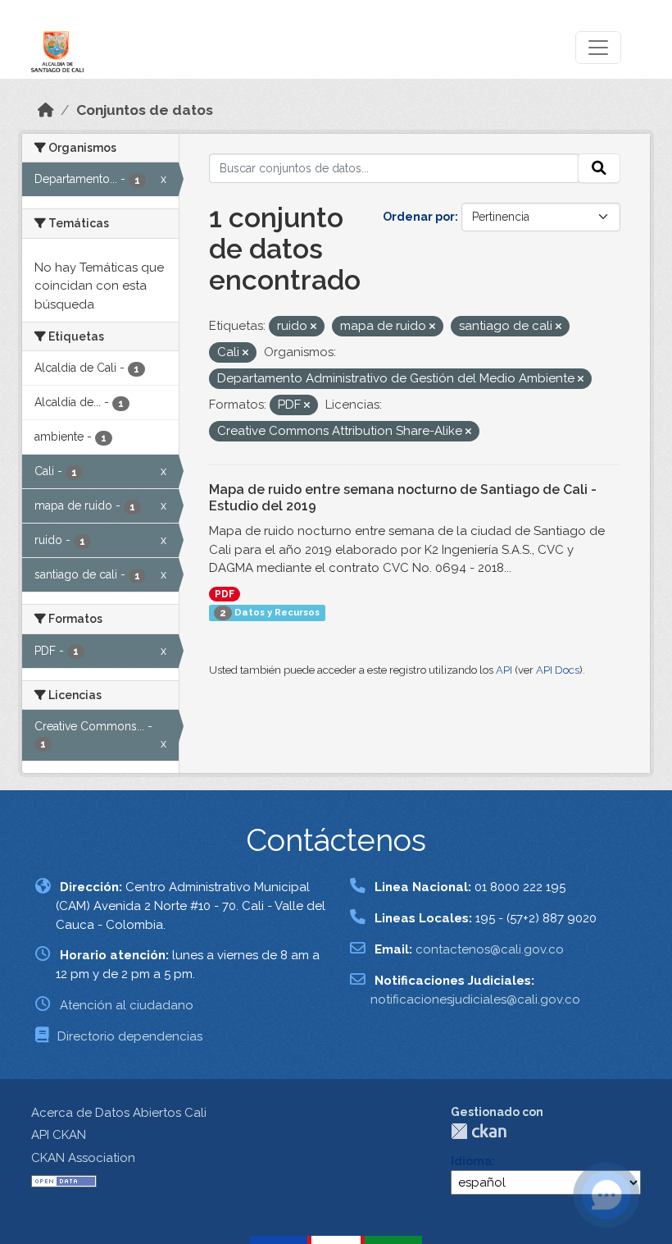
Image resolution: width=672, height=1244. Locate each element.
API (504, 670)
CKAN (478, 1131)
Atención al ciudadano (126, 1005)
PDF (224, 594)
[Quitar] (313, 327)
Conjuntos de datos (144, 110)
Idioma (471, 1161)
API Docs (557, 670)
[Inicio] (46, 110)
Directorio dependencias (129, 1036)
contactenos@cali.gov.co (489, 949)
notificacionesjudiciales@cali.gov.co (475, 999)
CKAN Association (83, 1157)
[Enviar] (599, 168)
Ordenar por (419, 216)
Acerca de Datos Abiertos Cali (119, 1112)
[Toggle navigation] (598, 47)
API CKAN (58, 1134)
